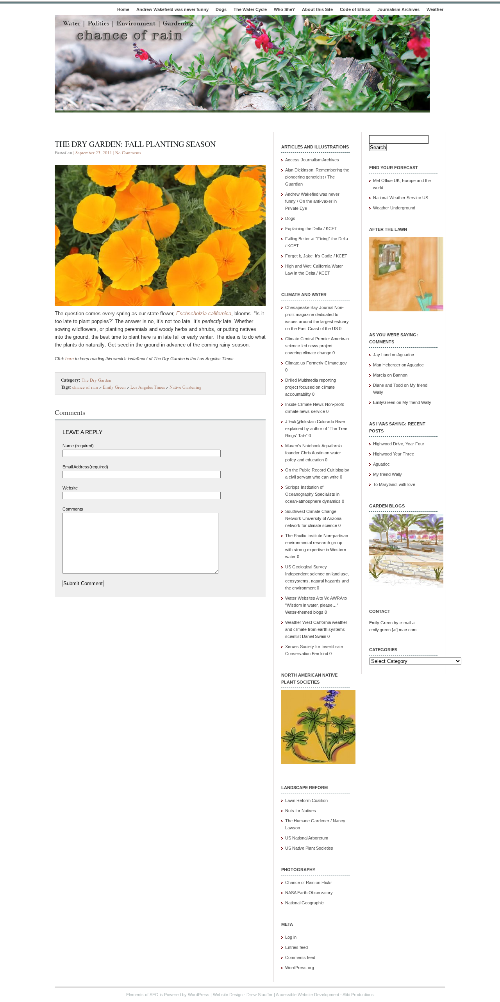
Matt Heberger (386, 365)
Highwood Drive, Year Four (398, 443)
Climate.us (295, 363)
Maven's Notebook (303, 445)
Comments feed (300, 957)
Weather (435, 9)
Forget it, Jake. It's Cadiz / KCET (316, 256)
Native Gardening (186, 387)
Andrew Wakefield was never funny (172, 9)
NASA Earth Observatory (309, 892)
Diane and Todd (388, 385)
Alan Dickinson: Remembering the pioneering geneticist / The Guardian (317, 177)
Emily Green (114, 387)
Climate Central (299, 338)
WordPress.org (299, 967)
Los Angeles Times (147, 387)
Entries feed (296, 947)
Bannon (400, 375)
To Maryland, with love (394, 484)
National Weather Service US (400, 197)
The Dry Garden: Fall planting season (135, 144)
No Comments (128, 152)
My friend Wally (416, 402)
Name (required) (78, 445)
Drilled (291, 380)
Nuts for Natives (300, 810)
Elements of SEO (142, 994)
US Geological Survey (306, 566)
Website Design (228, 994)
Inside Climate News (304, 404)
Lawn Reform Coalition (306, 800)
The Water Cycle (250, 9)
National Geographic (304, 902)
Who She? (284, 9)
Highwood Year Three (393, 454)
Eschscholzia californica (203, 313)
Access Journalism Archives (312, 159)
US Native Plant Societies (309, 848)
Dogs (221, 9)
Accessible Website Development (307, 994)
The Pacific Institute (303, 535)
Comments (72, 509)
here (69, 358)
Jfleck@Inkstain (300, 421)
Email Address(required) (85, 466)
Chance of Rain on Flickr (308, 882)
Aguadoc (405, 354)
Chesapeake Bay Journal (309, 307)
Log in (290, 937)
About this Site (317, 9)
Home (123, 9)
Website (70, 488)
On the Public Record (305, 470)
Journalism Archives (398, 9)
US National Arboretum (306, 838)
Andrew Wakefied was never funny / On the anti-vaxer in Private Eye (312, 201)
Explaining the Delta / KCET (311, 228)
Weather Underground (394, 207)
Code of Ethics (355, 9)
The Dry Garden (96, 380)
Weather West (298, 622)
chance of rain (85, 387)
